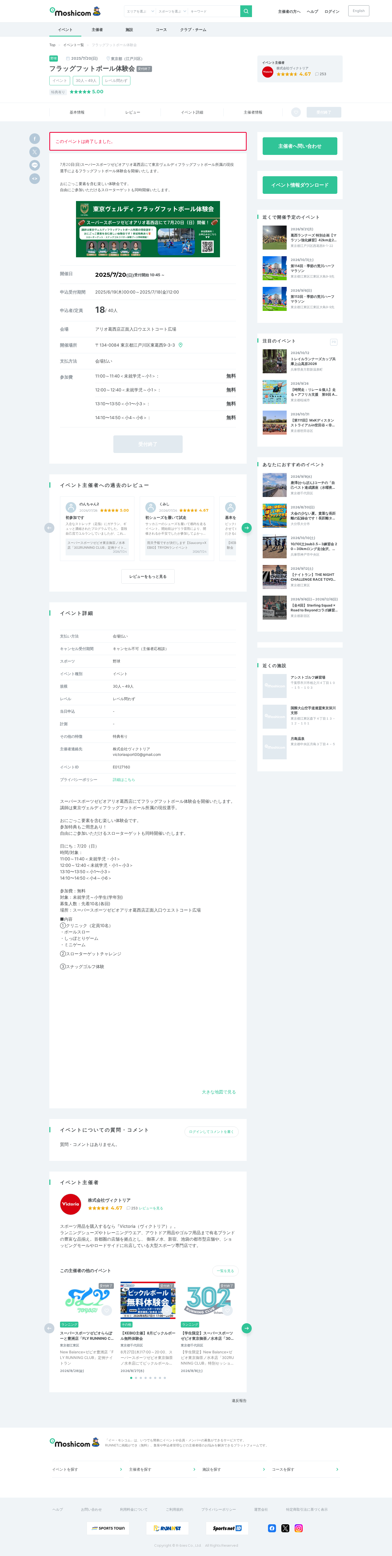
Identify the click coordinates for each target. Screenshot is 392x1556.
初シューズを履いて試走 (165, 517)
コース (161, 29)
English (359, 11)
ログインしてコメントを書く (211, 1131)
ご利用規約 (174, 1509)
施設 (129, 29)
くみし (164, 504)
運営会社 (261, 1509)
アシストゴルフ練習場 (308, 677)
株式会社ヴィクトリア (293, 68)
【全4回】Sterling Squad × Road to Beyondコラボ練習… (314, 607)
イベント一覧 (73, 45)
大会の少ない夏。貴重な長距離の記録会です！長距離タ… (313, 515)
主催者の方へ (289, 11)
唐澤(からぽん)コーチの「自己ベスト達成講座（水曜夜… (313, 485)
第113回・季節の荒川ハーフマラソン (312, 298)
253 (323, 74)
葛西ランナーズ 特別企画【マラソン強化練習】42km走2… (314, 237)
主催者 (97, 29)
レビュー (132, 112)
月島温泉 (298, 738)
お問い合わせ (91, 1509)
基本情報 (77, 112)
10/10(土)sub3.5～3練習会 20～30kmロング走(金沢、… (314, 546)
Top (52, 45)
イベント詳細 (192, 112)
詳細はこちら (124, 779)
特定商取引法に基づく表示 (307, 1509)
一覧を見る (225, 1271)
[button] (247, 528)
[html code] (34, 178)
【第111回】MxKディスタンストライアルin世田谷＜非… (313, 422)
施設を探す (211, 1469)
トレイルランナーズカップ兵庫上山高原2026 (313, 361)
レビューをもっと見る (148, 576)
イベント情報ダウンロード (300, 185)
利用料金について (134, 1509)
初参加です (75, 517)
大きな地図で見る (219, 1091)
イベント (65, 29)
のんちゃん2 (89, 504)
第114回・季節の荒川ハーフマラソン (312, 268)
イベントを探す (65, 1469)
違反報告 (239, 1400)
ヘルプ (312, 11)
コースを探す (283, 1469)
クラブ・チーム (193, 29)
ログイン (332, 11)
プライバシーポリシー (218, 1509)
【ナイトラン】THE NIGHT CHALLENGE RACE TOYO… (313, 577)
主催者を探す (140, 1469)
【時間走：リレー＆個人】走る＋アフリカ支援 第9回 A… (314, 391)
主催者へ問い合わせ (300, 146)
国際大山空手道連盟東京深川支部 (313, 710)
